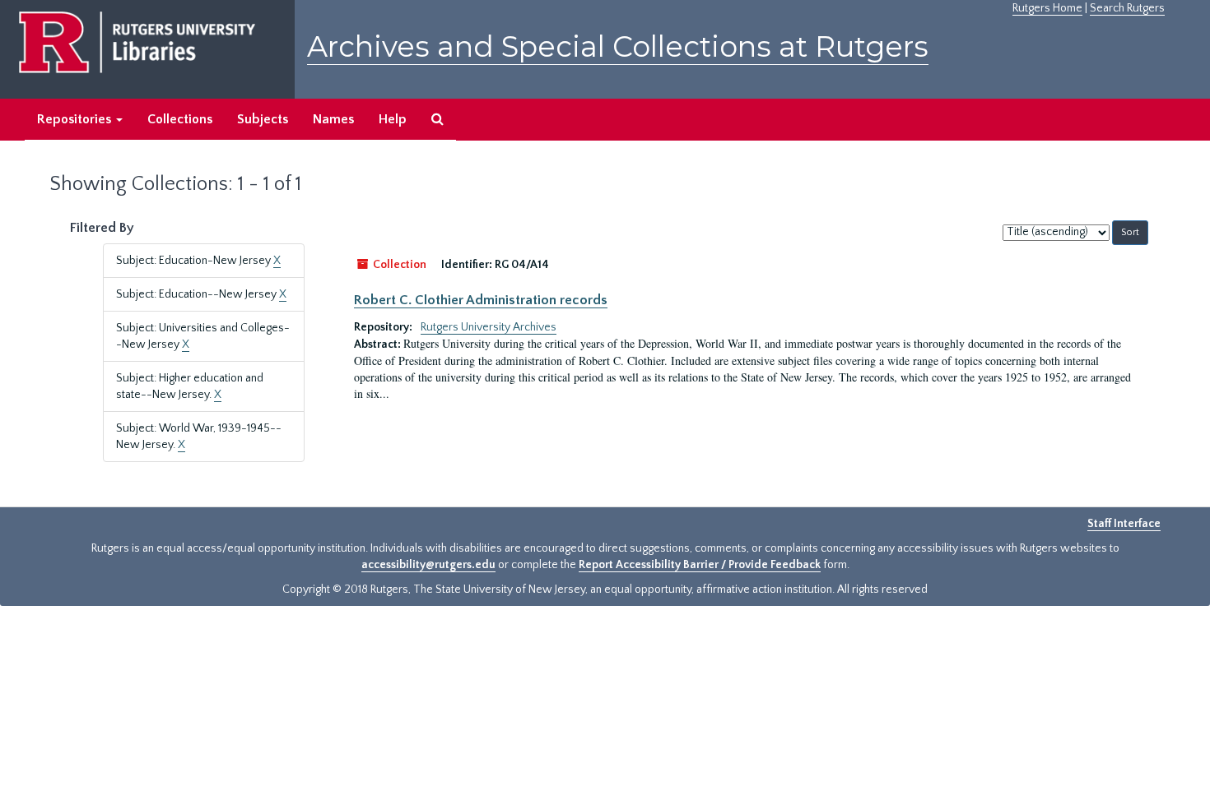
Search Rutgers (1127, 8)
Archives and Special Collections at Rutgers (617, 46)
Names (333, 119)
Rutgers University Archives (488, 327)
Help (393, 119)
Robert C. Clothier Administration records (480, 300)
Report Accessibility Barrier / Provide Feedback (700, 564)
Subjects (262, 119)
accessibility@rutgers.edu (428, 564)
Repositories (75, 119)
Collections (179, 119)
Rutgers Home (1047, 8)
